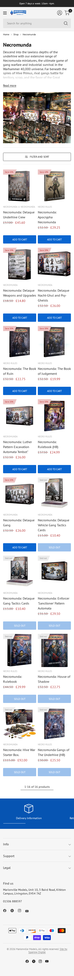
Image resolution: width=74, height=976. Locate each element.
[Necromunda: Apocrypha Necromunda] (54, 186)
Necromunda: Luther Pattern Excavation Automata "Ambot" (17, 447)
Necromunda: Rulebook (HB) (48, 444)
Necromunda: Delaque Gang (19, 522)
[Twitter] (13, 910)
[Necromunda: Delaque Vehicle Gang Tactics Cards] (54, 494)
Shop (15, 34)
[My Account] (59, 13)
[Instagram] (21, 910)
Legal (7, 868)
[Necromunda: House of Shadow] (54, 650)
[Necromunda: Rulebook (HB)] (54, 415)
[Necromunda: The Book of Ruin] (19, 342)
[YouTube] (28, 911)
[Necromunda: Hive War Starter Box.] (19, 723)
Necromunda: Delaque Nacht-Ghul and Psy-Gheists (53, 295)
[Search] (66, 23)
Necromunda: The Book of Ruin (19, 371)
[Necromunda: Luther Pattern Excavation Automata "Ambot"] (19, 415)
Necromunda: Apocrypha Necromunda (47, 217)
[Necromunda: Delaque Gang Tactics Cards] (19, 572)
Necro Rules (45, 206)
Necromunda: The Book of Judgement (54, 371)
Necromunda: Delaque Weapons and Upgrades (19, 292)
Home (6, 34)
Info (6, 844)
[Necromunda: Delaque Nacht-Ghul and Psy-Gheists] (54, 264)
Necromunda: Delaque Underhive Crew (19, 214)
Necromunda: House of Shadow (54, 679)
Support (8, 856)
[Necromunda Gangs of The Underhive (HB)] (54, 723)
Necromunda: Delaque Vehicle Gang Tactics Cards (53, 525)
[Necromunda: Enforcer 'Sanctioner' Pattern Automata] (54, 572)
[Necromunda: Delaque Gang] (19, 494)
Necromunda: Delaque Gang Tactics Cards (19, 600)
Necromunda (29, 34)
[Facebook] (6, 910)
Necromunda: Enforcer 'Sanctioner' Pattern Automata (53, 603)
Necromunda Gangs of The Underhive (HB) (53, 752)
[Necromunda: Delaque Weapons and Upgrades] (19, 264)
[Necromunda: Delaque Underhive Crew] (19, 186)
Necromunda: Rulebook (12, 679)
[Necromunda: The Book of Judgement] (54, 342)
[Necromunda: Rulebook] (19, 650)
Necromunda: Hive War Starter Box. (19, 752)
